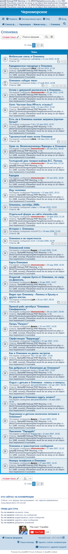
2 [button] (37, 45)
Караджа (14, 175)
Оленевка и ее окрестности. (25, 238)
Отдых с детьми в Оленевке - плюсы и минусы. (37, 382)
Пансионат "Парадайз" (22, 431)
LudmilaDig (35, 59)
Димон (34, 282)
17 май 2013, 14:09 (46, 83)
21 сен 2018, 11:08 (50, 59)
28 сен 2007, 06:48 (55, 312)
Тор (32, 356)
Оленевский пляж (19, 247)
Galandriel (35, 341)
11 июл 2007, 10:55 (51, 434)
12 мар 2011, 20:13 (50, 192)
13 (53, 86)
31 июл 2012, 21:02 (46, 107)
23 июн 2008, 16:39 (46, 241)
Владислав (36, 434)
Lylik (33, 300)
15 (61, 86)
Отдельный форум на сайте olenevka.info (33, 214)
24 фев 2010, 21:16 (55, 217)
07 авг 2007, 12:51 (50, 341)
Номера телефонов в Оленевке (27, 460)
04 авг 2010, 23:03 (48, 207)
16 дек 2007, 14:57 (48, 282)
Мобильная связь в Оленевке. (27, 56)
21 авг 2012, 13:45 (55, 92)
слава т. (34, 207)
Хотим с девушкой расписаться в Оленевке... (36, 90)
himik (33, 107)
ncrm (33, 241)
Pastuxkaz (35, 192)
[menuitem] (11, 19)
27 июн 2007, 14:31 (48, 463)
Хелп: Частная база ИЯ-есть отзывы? (31, 104)
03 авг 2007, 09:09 (57, 385)
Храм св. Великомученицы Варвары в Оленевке (37, 146)
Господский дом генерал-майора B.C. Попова (35, 160)
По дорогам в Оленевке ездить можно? (32, 397)
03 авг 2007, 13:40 (44, 356)
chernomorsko (38, 92)
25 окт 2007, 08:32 (45, 300)
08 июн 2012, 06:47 (46, 139)
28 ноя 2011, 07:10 (55, 163)
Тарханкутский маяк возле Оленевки (30, 136)
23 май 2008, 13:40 (48, 250)
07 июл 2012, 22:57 (45, 124)
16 (64, 86)
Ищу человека (17, 190)
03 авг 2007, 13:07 (47, 370)
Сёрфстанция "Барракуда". (25, 338)
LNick (33, 68)
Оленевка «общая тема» (23, 80)
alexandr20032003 (39, 385)
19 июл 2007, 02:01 (48, 419)
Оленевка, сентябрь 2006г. (24, 204)
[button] (42, 45)
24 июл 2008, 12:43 (51, 231)
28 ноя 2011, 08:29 (55, 149)
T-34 (33, 124)
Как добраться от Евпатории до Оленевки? (34, 368)
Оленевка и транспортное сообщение (31, 446)
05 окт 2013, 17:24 (46, 68)
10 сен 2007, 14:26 (48, 326)
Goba (33, 83)
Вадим (34, 250)
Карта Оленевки (18, 262)
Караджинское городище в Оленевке (30, 66)
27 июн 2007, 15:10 (55, 448)
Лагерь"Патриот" (19, 324)
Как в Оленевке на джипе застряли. (30, 353)
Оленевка (9, 32)
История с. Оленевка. (21, 228)
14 (57, 86)
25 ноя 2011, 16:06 (55, 178)
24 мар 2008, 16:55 (55, 265)
